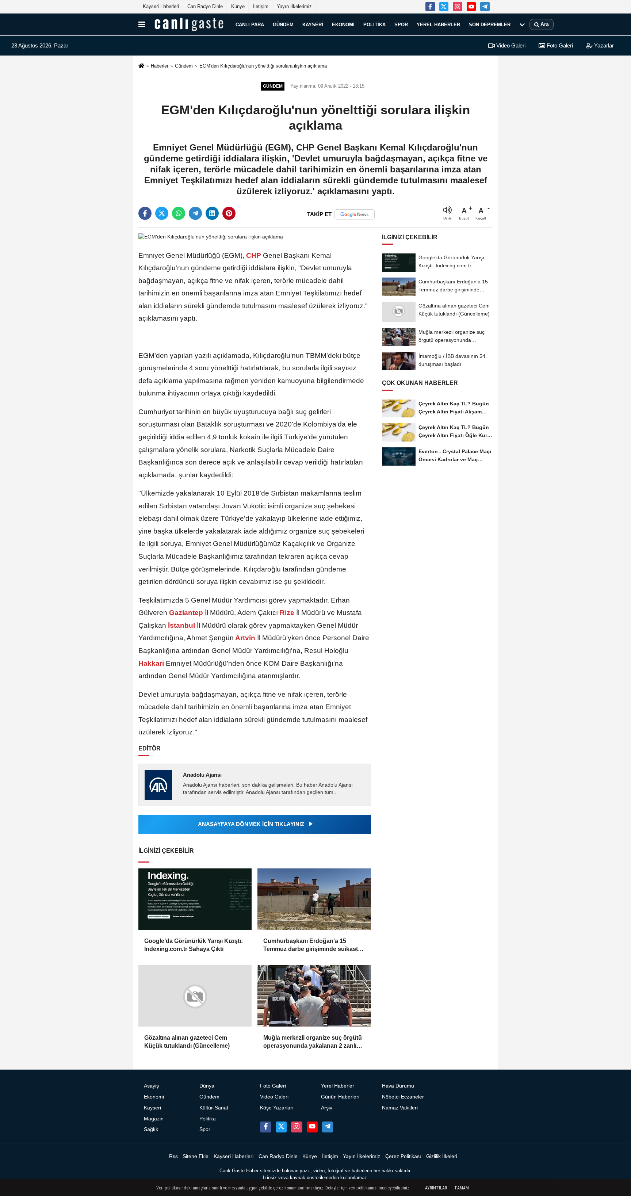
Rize (287, 612)
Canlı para (250, 24)
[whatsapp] (178, 213)
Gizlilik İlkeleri (441, 1156)
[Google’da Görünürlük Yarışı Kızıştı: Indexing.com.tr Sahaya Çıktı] (195, 899)
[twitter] (161, 213)
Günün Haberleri (340, 1097)
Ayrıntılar (436, 1188)
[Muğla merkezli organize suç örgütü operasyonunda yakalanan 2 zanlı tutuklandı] (314, 995)
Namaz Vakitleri (400, 1108)
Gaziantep (186, 612)
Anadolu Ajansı (202, 775)
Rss (173, 1156)
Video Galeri (510, 45)
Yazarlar (603, 45)
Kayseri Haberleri (161, 6)
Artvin (245, 638)
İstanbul (181, 625)
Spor (401, 24)
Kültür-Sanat (213, 1108)
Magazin (154, 1119)
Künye (238, 6)
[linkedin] (212, 213)
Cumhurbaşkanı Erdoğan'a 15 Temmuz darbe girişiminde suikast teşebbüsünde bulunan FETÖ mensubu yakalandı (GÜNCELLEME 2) (313, 946)
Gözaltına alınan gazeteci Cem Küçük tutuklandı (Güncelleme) (187, 1042)
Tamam (461, 1188)
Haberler (159, 66)
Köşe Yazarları (277, 1108)
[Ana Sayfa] (141, 66)
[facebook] (145, 213)
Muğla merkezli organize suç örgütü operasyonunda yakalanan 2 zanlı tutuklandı (312, 1042)
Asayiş (151, 1086)
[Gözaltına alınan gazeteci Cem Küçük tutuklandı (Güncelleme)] (195, 996)
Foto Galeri (559, 45)
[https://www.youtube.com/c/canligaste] (471, 6)
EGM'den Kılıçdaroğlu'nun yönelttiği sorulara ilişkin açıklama (263, 66)
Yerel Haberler (438, 24)
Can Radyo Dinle (205, 6)
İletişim (260, 6)
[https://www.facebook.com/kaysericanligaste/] (430, 6)
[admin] (485, 6)
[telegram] (195, 213)
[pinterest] (229, 213)
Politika (374, 24)
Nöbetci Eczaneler (403, 1097)
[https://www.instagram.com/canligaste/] (457, 6)
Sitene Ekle (196, 1156)
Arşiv (326, 1108)
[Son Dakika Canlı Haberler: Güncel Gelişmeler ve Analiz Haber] (188, 24)
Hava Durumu (398, 1086)
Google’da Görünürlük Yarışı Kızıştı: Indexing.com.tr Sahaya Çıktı (193, 945)
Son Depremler (489, 24)
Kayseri (312, 24)
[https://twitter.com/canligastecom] (444, 6)
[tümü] (522, 24)
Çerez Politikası (403, 1156)
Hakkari (152, 663)
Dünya (206, 1086)
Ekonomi (343, 24)
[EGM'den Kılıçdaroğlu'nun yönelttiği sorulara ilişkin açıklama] (210, 237)
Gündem (283, 24)
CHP (253, 255)
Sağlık (151, 1129)
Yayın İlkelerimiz (294, 6)
